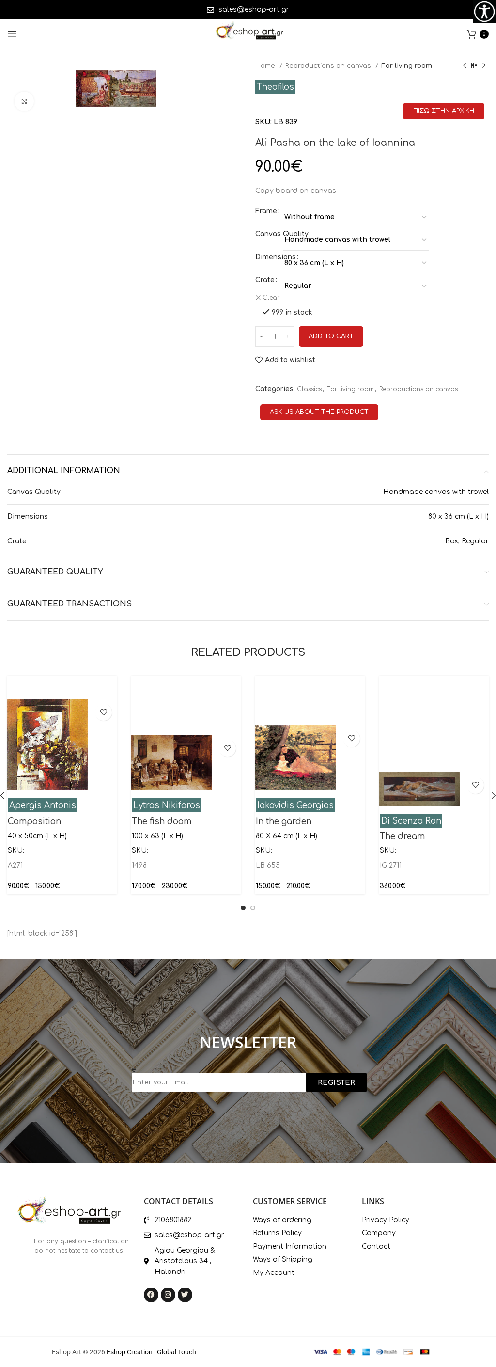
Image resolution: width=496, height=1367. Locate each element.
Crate (265, 280)
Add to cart (331, 336)
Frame (266, 211)
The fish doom (161, 821)
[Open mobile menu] (12, 34)
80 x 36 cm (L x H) (458, 516)
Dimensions (275, 257)
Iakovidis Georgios (295, 805)
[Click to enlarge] (24, 101)
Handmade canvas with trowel (436, 491)
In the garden (283, 821)
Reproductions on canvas (329, 65)
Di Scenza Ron (411, 821)
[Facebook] (151, 1295)
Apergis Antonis (42, 805)
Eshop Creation (129, 1352)
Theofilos (275, 87)
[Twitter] (185, 1295)
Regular (475, 541)
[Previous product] (464, 66)
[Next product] (484, 66)
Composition (34, 821)
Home (266, 65)
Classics (309, 389)
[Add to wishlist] (103, 712)
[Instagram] (168, 1295)
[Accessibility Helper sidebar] (484, 11)
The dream (402, 836)
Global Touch (176, 1352)
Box (451, 541)
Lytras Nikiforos (166, 805)
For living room (406, 65)
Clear (271, 297)
